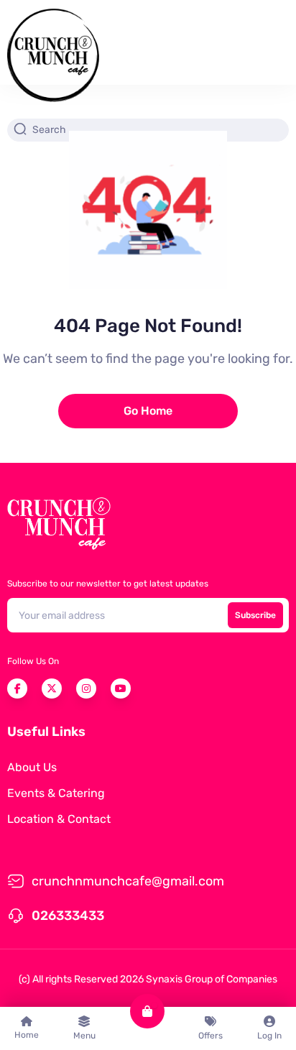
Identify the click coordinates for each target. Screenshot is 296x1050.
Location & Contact (59, 819)
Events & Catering (56, 793)
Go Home (148, 411)
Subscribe (255, 615)
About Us (32, 767)
